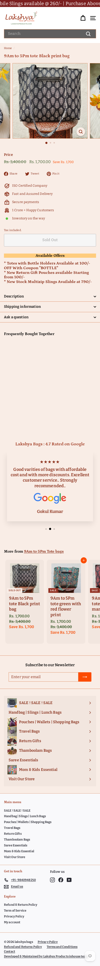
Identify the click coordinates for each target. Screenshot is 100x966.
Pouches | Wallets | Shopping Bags (28, 822)
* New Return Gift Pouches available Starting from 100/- (46, 275)
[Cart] (82, 18)
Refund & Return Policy (20, 904)
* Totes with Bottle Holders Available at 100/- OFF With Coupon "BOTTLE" (47, 265)
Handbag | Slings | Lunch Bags (25, 816)
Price (8, 155)
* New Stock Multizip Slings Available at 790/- (48, 281)
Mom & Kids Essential (19, 851)
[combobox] (50, 33)
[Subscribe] (84, 677)
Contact (9, 951)
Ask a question (16, 317)
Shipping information (22, 306)
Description (14, 296)
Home (8, 48)
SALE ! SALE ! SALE (17, 810)
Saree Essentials (15, 845)
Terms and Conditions (62, 946)
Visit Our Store (14, 857)
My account (12, 922)
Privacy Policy (14, 916)
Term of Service (15, 910)
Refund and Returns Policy (23, 946)
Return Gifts (13, 833)
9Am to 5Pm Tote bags (44, 551)
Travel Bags (12, 828)
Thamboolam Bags (17, 839)
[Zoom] (80, 131)
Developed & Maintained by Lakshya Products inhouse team (46, 956)
